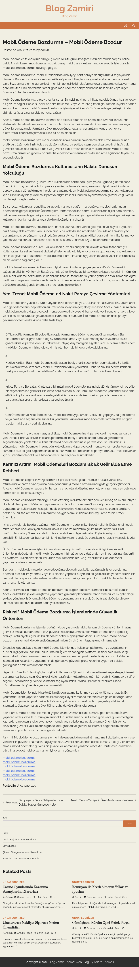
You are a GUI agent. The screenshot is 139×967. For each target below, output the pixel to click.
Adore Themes (104, 962)
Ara (5, 818)
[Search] (133, 25)
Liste (5, 832)
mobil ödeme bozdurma (19, 757)
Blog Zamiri (70, 8)
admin (45, 50)
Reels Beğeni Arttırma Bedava (19, 839)
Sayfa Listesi (9, 845)
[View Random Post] (125, 26)
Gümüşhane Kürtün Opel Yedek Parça (100, 923)
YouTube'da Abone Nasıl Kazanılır (21, 858)
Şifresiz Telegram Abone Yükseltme (22, 852)
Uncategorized (26, 785)
